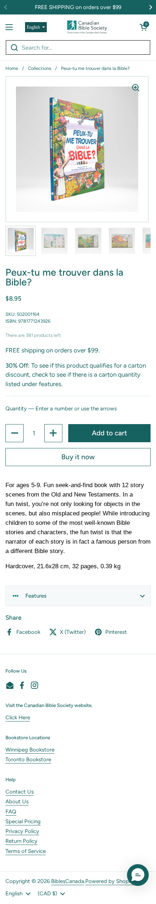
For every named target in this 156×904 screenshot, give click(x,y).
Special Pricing (23, 821)
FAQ (10, 811)
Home (11, 68)
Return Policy (21, 841)
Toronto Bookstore (28, 759)
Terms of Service (25, 851)
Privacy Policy (22, 831)
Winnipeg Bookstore (29, 749)
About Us (17, 801)
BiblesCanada (67, 881)
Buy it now (78, 457)
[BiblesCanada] (87, 27)
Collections (39, 68)
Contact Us (19, 791)
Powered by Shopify (110, 881)
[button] (143, 27)
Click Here (17, 717)
